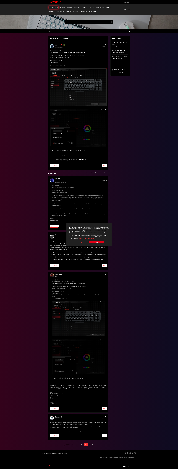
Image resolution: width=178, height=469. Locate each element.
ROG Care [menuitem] (62, 7)
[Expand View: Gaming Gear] (78, 11)
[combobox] (89, 22)
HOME (49, 453)
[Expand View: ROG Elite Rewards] (97, 11)
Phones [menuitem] (107, 7)
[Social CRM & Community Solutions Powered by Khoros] (126, 466)
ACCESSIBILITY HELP (63, 453)
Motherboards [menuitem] (51, 11)
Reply (104, 165)
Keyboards (70, 31)
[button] (51, 165)
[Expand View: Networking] (86, 11)
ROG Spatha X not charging (117, 63)
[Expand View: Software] (71, 7)
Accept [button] (96, 242)
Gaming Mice (115, 58)
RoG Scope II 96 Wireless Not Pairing (119, 50)
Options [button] (127, 31)
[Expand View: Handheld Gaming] (103, 7)
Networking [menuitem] (83, 11)
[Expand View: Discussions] (80, 7)
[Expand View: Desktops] (87, 7)
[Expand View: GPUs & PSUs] (63, 11)
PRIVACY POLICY (112, 457)
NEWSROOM (54, 453)
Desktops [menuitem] (84, 7)
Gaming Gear (63, 31)
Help (125, 9)
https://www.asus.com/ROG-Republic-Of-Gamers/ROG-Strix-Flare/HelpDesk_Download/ (67, 55)
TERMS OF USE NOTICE (103, 457)
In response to (61, 182)
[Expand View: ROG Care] (64, 7)
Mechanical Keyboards (73, 159)
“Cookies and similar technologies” (86, 238)
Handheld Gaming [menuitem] (99, 7)
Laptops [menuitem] (90, 7)
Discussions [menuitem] (76, 7)
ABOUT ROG (45, 453)
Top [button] (50, 465)
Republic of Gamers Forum (54, 31)
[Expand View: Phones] (110, 7)
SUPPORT (107, 2)
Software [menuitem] (69, 7)
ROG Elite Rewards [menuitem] (92, 11)
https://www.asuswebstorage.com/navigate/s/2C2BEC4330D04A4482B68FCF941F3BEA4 (67, 52)
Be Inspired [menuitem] (54, 7)
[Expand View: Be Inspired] (57, 7)
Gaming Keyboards (57, 159)
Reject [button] (81, 242)
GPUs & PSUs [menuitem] (60, 11)
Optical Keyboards (82, 159)
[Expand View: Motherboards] (55, 11)
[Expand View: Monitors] (70, 11)
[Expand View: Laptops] (93, 7)
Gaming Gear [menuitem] (75, 11)
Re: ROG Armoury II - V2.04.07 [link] (79, 31)
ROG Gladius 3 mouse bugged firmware (119, 56)
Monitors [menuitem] (67, 11)
